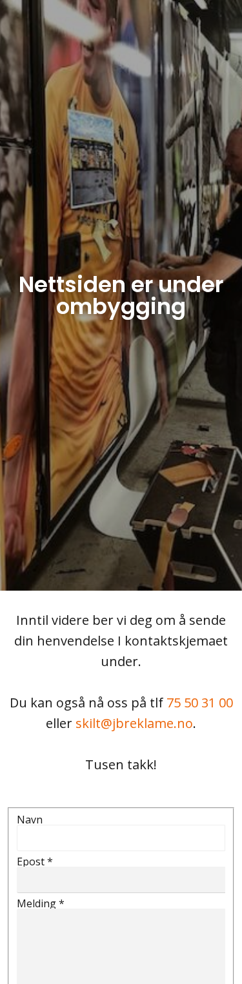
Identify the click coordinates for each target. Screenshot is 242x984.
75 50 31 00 (199, 702)
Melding (41, 903)
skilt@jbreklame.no (134, 723)
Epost (35, 861)
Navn (30, 819)
